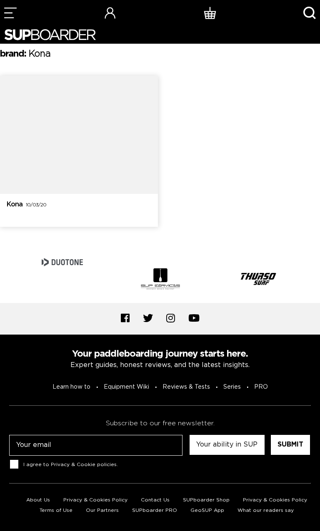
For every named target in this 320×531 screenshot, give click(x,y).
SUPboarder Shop (206, 500)
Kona (26, 204)
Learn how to (71, 387)
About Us (38, 500)
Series (232, 387)
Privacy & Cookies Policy (95, 500)
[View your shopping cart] (210, 13)
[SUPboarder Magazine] (50, 34)
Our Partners (102, 510)
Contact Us (155, 500)
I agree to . (70, 464)
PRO (261, 387)
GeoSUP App (207, 510)
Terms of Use (56, 510)
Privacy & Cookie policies (84, 464)
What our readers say (266, 510)
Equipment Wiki (126, 387)
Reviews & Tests (186, 387)
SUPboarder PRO (154, 510)
